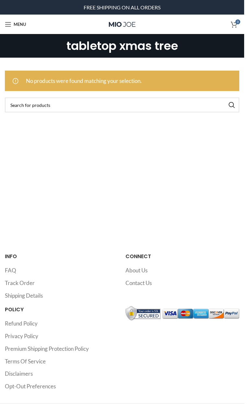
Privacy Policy (21, 336)
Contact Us (138, 283)
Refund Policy (21, 323)
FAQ (10, 270)
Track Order (20, 283)
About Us (136, 270)
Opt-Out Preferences (30, 386)
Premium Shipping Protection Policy (47, 348)
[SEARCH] (231, 104)
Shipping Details (24, 295)
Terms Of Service (25, 361)
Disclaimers (19, 373)
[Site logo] (122, 23)
